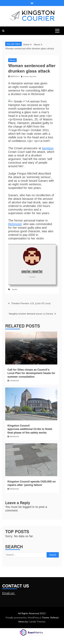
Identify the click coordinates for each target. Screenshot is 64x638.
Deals (14, 289)
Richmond (14, 224)
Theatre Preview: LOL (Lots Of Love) (31, 303)
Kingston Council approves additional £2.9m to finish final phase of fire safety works (29, 429)
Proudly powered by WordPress (23, 617)
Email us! (8, 593)
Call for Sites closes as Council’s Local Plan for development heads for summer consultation (31, 373)
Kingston (47, 148)
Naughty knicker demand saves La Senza (31, 313)
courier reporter (32, 271)
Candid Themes (37, 621)
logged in (29, 506)
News (12, 60)
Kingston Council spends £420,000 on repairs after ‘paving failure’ (31, 483)
